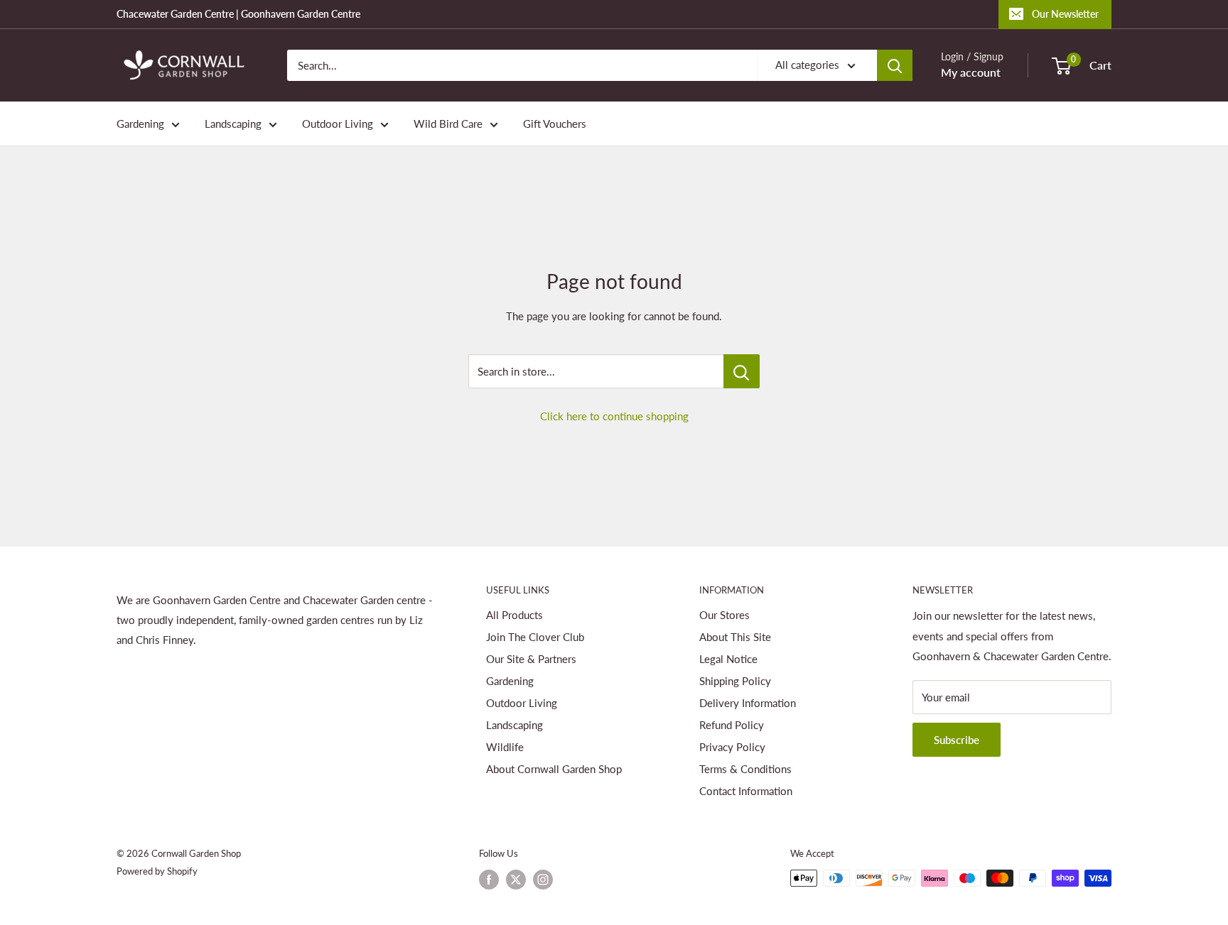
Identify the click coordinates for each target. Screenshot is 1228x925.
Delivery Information (747, 702)
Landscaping (233, 123)
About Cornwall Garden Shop (554, 768)
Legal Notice (728, 658)
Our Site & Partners (531, 658)
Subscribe (956, 739)
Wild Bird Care (448, 123)
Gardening (140, 123)
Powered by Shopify (157, 871)
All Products (514, 614)
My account (971, 72)
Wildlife (505, 746)
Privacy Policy (732, 746)
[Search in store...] (741, 371)
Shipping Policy (735, 680)
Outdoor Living (337, 123)
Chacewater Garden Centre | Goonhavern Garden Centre (238, 14)
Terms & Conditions (745, 768)
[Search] (894, 65)
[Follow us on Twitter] (516, 880)
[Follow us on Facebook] (489, 880)
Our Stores (724, 614)
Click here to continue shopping (614, 416)
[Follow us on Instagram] (543, 880)
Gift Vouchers (554, 123)
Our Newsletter (1065, 14)
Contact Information (745, 790)
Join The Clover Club (535, 636)
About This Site (735, 636)
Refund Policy (731, 724)
